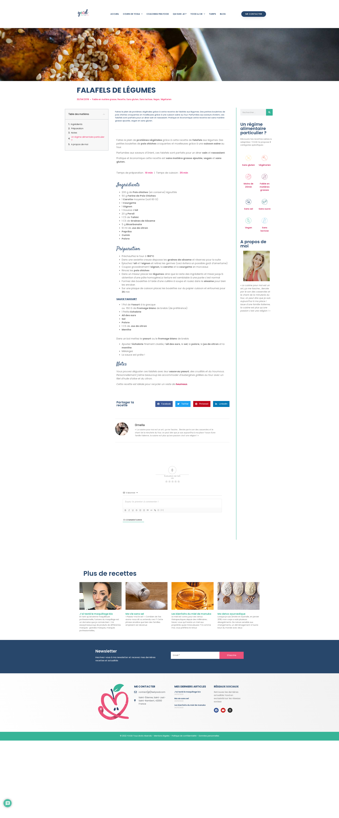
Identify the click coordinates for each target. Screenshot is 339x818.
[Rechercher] (269, 112)
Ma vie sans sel (135, 613)
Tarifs (212, 14)
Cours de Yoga (131, 14)
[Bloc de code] (151, 510)
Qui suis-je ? (179, 14)
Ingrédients (76, 124)
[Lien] (155, 510)
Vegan (248, 227)
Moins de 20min (248, 185)
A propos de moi (79, 144)
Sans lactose (264, 229)
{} (158, 510)
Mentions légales (162, 735)
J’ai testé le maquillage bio (96, 613)
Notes (74, 132)
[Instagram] (230, 710)
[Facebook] (216, 710)
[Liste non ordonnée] (144, 510)
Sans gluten (248, 165)
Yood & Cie (196, 14)
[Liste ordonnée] (140, 510)
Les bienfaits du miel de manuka (191, 613)
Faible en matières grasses (264, 187)
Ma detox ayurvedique (231, 613)
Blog (223, 14)
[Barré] (136, 510)
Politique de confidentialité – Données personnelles (195, 735)
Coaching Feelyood (157, 14)
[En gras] (125, 510)
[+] (162, 510)
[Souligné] (133, 510)
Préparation (77, 128)
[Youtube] (223, 710)
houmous (181, 384)
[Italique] (129, 510)
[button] (104, 114)
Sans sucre (265, 208)
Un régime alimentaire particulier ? (87, 138)
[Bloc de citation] (148, 510)
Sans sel (248, 208)
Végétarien (265, 165)
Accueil (114, 14)
